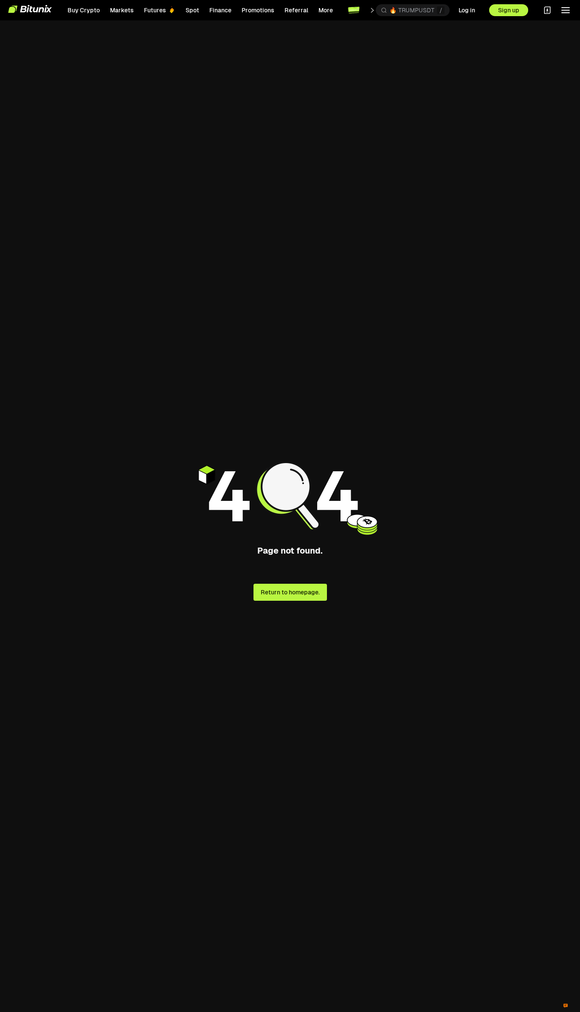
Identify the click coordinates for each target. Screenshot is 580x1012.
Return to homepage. (290, 592)
